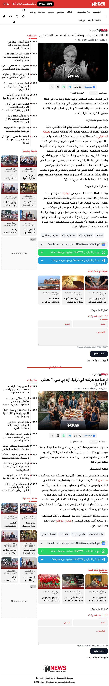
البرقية (66, 193)
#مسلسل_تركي (49, 534)
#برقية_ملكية (85, 235)
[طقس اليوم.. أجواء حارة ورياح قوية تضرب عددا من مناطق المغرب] (73, 290)
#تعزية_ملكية (68, 235)
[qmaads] (54, 669)
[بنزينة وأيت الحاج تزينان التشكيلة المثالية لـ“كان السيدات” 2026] (19, 120)
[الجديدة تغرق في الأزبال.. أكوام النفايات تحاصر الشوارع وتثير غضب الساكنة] (19, 108)
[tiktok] (4, 16)
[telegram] (69, 87)
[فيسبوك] (23, 16)
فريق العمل (50, 678)
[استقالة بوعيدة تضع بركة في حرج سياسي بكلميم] (19, 130)
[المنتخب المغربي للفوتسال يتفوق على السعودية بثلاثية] (19, 141)
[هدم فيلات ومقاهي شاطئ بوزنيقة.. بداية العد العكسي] (49, 290)
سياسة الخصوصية (65, 678)
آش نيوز (93, 30)
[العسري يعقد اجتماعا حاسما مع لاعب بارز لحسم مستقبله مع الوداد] (96, 589)
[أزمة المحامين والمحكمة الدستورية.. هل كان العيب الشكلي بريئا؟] (19, 87)
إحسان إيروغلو (64, 520)
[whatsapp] (63, 87)
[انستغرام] (13, 21)
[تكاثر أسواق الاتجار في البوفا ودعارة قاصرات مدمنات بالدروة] (96, 290)
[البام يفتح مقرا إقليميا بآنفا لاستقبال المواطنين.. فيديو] (19, 77)
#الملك (99, 235)
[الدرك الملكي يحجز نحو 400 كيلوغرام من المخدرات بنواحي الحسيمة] (73, 589)
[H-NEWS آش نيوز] (98, 4)
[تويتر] (17, 16)
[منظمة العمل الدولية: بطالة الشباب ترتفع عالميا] (19, 97)
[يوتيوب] (11, 16)
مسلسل (103, 480)
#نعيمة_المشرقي (50, 235)
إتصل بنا (39, 678)
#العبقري (64, 534)
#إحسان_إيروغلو (96, 534)
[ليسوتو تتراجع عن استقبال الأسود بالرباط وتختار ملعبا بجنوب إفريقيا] (49, 589)
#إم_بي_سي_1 (78, 534)
